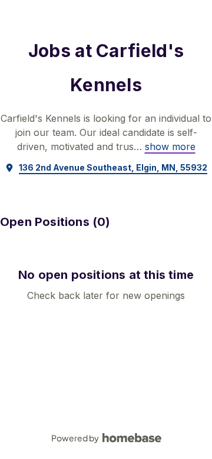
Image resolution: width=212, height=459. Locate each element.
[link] (170, 146)
